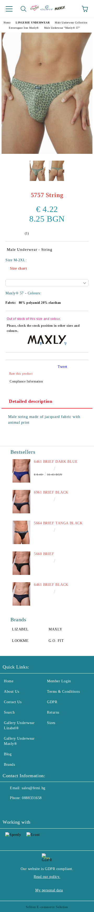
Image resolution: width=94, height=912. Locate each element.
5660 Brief (44, 554)
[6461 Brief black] (21, 594)
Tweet (62, 367)
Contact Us (13, 702)
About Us (11, 692)
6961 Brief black (51, 492)
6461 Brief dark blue (56, 462)
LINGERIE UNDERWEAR (33, 22)
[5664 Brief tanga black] (21, 532)
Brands (9, 765)
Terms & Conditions (63, 692)
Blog (7, 754)
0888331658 (32, 798)
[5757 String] (47, 153)
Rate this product (20, 373)
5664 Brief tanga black (58, 523)
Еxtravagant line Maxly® (24, 27)
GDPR (52, 702)
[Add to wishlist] (81, 320)
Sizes (51, 723)
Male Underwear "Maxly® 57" (62, 27)
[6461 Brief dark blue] (21, 471)
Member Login (59, 681)
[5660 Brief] (21, 563)
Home (7, 22)
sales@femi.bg (33, 788)
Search (9, 712)
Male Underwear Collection (71, 22)
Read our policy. (47, 877)
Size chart (18, 268)
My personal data (49, 890)
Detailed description (30, 401)
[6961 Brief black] (21, 501)
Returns (53, 712)
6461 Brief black (51, 585)
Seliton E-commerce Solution (47, 907)
